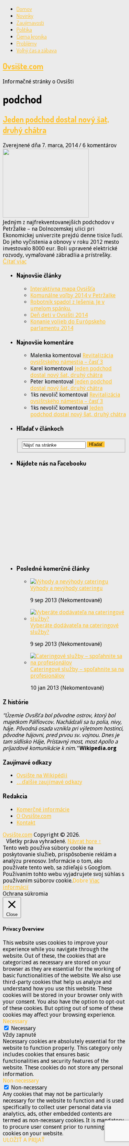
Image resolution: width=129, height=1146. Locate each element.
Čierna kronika (32, 36)
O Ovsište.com (34, 816)
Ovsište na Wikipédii (42, 775)
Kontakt (26, 822)
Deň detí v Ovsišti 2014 (59, 315)
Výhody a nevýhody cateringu (66, 588)
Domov (24, 9)
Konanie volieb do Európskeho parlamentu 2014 (68, 324)
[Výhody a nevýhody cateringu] (69, 581)
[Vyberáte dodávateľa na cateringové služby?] (78, 619)
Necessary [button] (15, 1021)
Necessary (23, 1028)
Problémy (27, 43)
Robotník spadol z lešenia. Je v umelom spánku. (67, 305)
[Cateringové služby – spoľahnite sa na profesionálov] (78, 662)
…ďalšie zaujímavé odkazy (49, 782)
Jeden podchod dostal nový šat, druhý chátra (71, 371)
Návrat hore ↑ (84, 841)
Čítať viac (14, 261)
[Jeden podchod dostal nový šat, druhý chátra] (64, 184)
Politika (24, 29)
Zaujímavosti (30, 22)
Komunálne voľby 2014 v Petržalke (73, 295)
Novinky (25, 15)
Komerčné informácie (43, 809)
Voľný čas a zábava (37, 50)
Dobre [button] (80, 880)
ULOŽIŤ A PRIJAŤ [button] (24, 1140)
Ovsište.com (23, 66)
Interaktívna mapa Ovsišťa (62, 289)
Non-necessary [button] (21, 1080)
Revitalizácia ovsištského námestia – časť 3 (71, 358)
